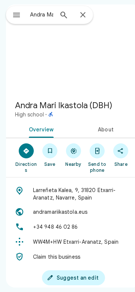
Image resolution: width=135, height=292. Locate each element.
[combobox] (41, 14)
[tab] (40, 129)
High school (29, 114)
